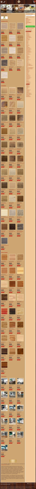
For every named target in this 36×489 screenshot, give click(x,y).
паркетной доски (3, 464)
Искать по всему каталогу (30, 16)
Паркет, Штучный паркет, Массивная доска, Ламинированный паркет (18, 1)
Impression (3, 85)
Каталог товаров (3, 13)
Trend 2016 (3, 376)
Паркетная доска (7, 13)
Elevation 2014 (4, 21)
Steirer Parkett (4, 252)
